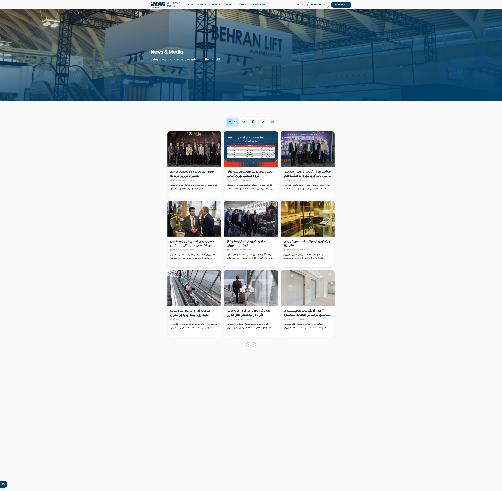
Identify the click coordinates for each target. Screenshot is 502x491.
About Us (202, 4)
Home (190, 4)
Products (216, 4)
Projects (230, 4)
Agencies (243, 4)
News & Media (259, 4)
